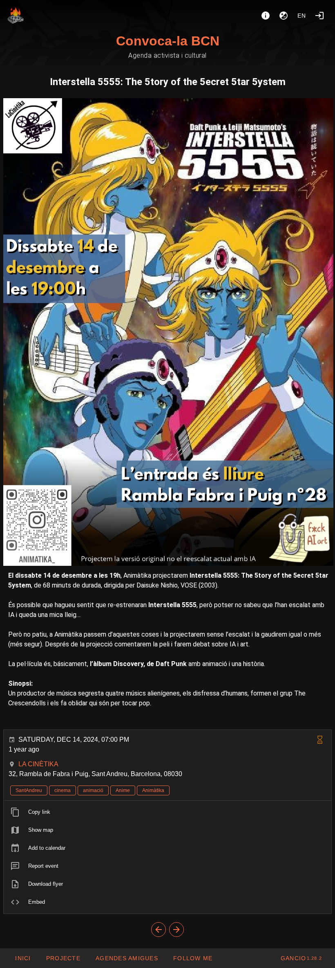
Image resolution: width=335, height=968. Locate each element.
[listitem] (167, 812)
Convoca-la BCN (167, 41)
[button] (127, 958)
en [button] (301, 15)
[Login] (319, 16)
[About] (266, 16)
